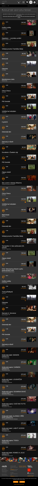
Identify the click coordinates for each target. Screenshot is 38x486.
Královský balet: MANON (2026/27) (10, 355)
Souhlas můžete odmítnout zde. (19, 484)
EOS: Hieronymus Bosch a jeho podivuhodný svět (12, 269)
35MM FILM (16, 10)
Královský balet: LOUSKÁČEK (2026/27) (12, 380)
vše (2, 9)
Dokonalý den (6, 132)
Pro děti (5, 9)
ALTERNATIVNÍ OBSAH (27, 9)
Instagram (24, 466)
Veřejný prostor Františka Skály (12, 49)
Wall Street (5, 215)
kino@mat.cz (12, 476)
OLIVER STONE (21, 10)
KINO (3, 3)
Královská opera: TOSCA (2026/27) (10, 441)
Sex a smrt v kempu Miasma (12, 183)
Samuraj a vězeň (7, 142)
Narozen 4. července (9, 313)
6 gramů (5, 122)
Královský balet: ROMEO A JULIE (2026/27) (13, 453)
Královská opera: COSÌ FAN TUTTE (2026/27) (14, 404)
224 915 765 (19, 3)
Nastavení (15, 481)
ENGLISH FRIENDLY (28, 10)
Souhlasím (22, 481)
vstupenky (23, 24)
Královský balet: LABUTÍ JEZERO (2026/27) (13, 429)
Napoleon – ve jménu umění (11, 38)
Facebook (20, 466)
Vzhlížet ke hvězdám (9, 111)
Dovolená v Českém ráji (10, 152)
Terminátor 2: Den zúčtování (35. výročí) (13, 247)
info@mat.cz (12, 469)
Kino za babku (10, 9)
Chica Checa (6, 91)
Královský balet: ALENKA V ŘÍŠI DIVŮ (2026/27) (13, 417)
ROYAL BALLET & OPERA (18, 9)
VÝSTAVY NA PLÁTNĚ (5, 10)
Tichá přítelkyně (7, 292)
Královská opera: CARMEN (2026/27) (11, 368)
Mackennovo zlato (8, 79)
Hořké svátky (6, 27)
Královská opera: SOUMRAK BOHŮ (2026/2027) (14, 392)
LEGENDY (11, 10)
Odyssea (5, 69)
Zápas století (6, 172)
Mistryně (5, 59)
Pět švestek (6, 101)
